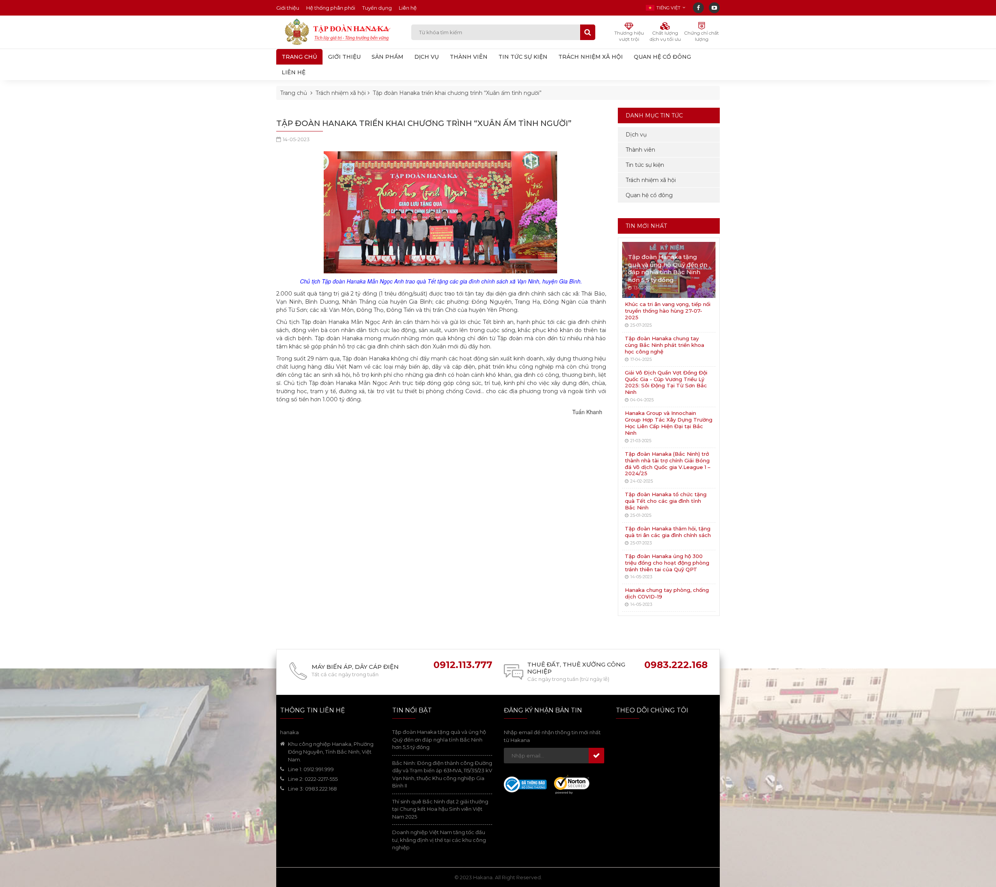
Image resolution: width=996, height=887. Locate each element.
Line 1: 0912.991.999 (311, 769)
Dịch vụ (636, 134)
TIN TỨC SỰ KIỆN (522, 56)
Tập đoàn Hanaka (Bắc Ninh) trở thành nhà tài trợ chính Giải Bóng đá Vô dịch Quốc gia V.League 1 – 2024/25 (667, 464)
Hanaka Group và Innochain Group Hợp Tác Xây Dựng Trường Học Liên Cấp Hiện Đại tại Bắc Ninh (668, 423)
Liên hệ (408, 8)
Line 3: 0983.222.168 (312, 789)
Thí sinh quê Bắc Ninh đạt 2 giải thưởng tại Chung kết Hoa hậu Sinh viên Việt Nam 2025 (440, 809)
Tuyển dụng (377, 8)
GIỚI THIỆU (344, 56)
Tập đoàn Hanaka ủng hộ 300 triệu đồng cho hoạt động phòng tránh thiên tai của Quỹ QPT (667, 562)
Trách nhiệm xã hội (341, 92)
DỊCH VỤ (426, 56)
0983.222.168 (676, 664)
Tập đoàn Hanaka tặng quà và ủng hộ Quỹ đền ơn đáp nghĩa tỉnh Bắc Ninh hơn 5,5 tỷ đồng (667, 268)
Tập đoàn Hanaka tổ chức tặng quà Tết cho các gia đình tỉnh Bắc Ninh (666, 501)
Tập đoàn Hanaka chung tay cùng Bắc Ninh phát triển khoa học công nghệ (664, 345)
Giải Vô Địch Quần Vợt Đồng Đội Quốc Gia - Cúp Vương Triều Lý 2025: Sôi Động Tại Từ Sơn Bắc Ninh (666, 382)
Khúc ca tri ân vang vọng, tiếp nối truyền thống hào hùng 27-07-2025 (667, 310)
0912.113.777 (462, 664)
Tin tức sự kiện (645, 164)
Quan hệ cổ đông (649, 195)
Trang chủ (299, 56)
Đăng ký (596, 755)
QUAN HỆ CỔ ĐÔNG (662, 56)
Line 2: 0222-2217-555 (313, 779)
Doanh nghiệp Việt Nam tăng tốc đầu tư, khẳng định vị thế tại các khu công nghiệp (439, 839)
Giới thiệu (287, 8)
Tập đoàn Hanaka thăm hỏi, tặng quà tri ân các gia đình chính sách (668, 531)
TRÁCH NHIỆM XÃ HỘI (590, 56)
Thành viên (640, 149)
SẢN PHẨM (387, 56)
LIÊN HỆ (293, 72)
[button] (665, 8)
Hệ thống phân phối (330, 8)
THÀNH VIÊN (468, 56)
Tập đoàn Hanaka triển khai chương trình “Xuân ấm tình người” (457, 92)
